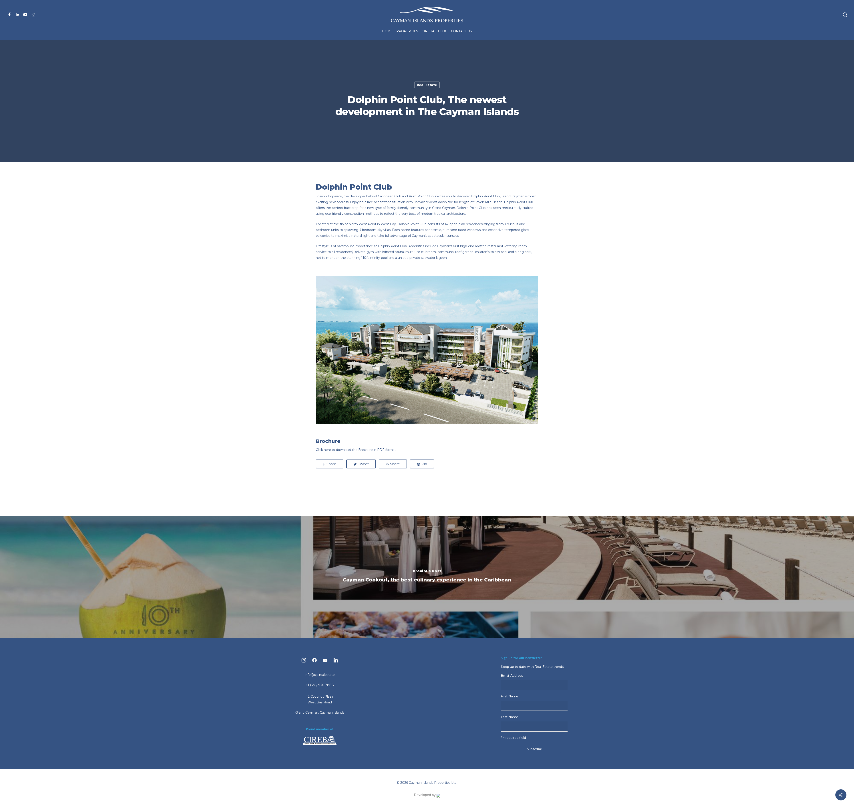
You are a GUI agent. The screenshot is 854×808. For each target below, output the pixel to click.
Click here (323, 450)
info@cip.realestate (320, 675)
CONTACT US (461, 31)
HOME (387, 31)
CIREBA (428, 31)
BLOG (442, 31)
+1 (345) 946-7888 (320, 685)
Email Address (512, 676)
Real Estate (427, 85)
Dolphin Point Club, (486, 196)
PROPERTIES (407, 31)
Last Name (509, 717)
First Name (509, 696)
